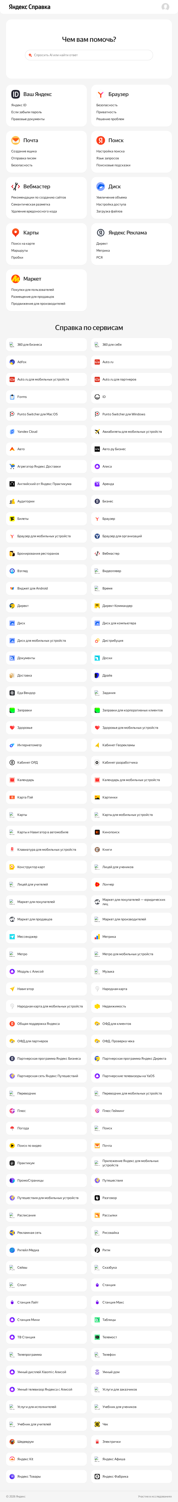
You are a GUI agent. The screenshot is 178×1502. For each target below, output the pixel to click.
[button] (165, 7)
